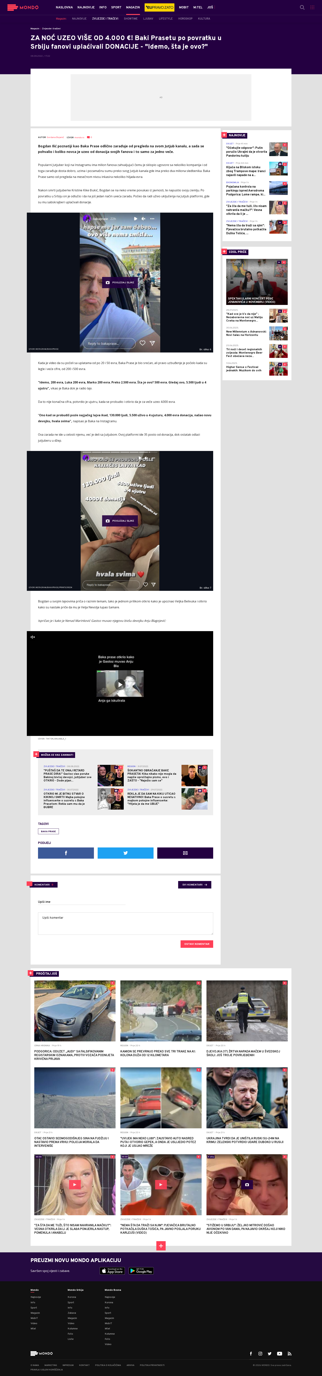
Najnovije (36, 1297)
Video (34, 1323)
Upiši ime (44, 902)
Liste (71, 1339)
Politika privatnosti (152, 1365)
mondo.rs (79, 138)
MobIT (34, 1318)
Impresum (68, 1365)
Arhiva (130, 1365)
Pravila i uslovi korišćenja (47, 1369)
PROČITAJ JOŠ (46, 974)
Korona (72, 1297)
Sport (34, 1307)
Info (33, 1302)
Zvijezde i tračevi (51, 28)
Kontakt (84, 1365)
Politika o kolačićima (108, 1365)
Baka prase (48, 831)
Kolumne (73, 1328)
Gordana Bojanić (55, 137)
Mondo (35, 1290)
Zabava (72, 1313)
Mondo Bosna (113, 1290)
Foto (70, 1334)
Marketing (51, 1365)
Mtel (33, 1328)
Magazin (35, 28)
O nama (35, 1365)
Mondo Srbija (75, 1290)
